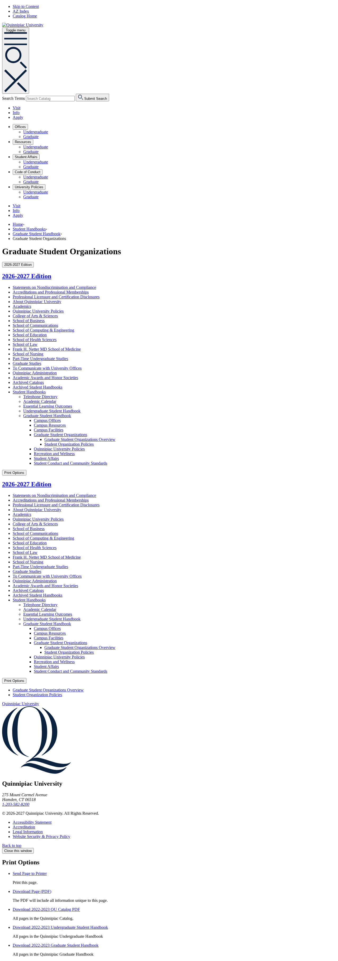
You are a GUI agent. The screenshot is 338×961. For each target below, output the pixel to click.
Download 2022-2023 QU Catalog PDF (46, 909)
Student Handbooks (29, 229)
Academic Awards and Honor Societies (45, 377)
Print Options (14, 473)
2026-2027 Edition (26, 276)
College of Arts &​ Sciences (35, 316)
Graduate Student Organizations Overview (79, 439)
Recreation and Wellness (54, 453)
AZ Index (21, 11)
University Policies (29, 187)
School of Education (30, 335)
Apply (18, 117)
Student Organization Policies (69, 444)
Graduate (31, 136)
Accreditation (24, 827)
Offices (20, 127)
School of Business (29, 320)
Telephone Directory (40, 396)
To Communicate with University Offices (47, 368)
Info (16, 112)
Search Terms (13, 98)
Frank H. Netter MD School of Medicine (47, 349)
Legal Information (28, 832)
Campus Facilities (48, 430)
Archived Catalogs (28, 382)
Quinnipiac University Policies (38, 311)
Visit (16, 108)
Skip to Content (26, 6)
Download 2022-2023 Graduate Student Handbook (55, 945)
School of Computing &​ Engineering (43, 330)
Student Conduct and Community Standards (70, 463)
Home (18, 224)
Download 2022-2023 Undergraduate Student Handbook (60, 927)
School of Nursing (28, 354)
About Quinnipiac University (37, 301)
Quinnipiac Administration (35, 373)
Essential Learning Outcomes (47, 406)
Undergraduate (35, 132)
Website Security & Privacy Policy (41, 836)
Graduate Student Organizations (60, 434)
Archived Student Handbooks (37, 387)
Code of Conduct (27, 172)
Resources (23, 142)
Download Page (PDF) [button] (32, 891)
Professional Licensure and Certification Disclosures (56, 297)
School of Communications (35, 325)
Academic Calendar (39, 401)
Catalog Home (25, 16)
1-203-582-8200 (15, 804)
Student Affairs (26, 157)
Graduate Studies (27, 363)
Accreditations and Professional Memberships (51, 292)
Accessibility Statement (32, 822)
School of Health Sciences (35, 339)
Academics (22, 306)
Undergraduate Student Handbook (52, 411)
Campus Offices (47, 420)
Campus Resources (50, 425)
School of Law (25, 344)
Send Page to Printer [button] (30, 873)
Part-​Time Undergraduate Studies (40, 358)
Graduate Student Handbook (36, 234)
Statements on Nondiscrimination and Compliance (54, 287)
